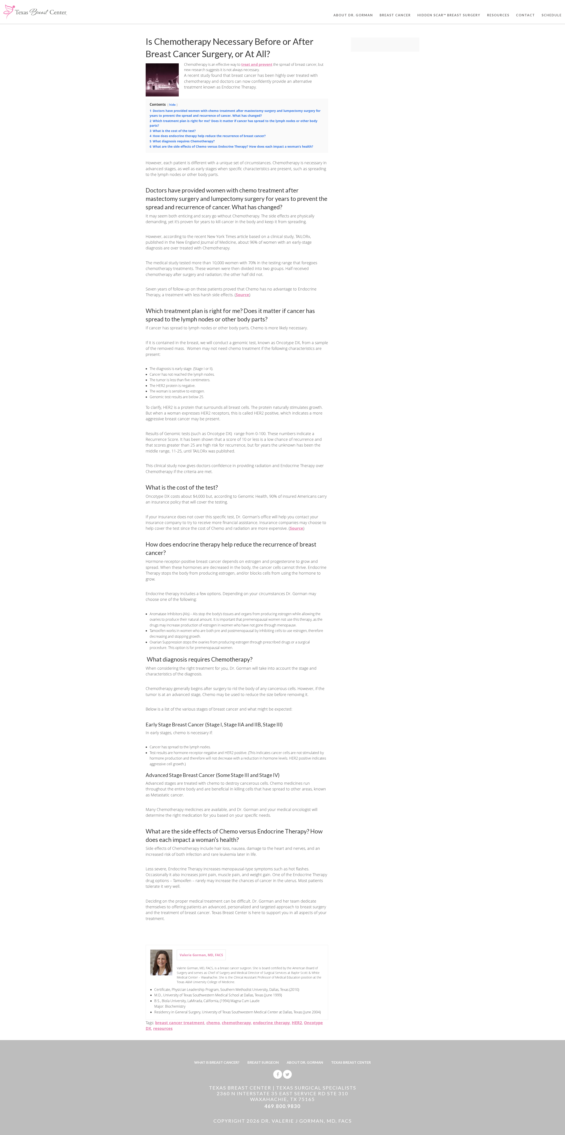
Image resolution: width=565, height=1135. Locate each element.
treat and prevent (256, 64)
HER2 (297, 1022)
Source (242, 294)
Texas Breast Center (351, 1062)
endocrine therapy (271, 1022)
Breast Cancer (395, 15)
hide (172, 105)
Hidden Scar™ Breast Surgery (448, 15)
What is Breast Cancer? (216, 1062)
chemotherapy (236, 1022)
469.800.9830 (282, 1106)
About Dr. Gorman (353, 15)
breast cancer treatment (179, 1022)
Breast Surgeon (263, 1062)
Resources (498, 15)
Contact (525, 15)
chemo (213, 1022)
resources (163, 1028)
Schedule (552, 15)
